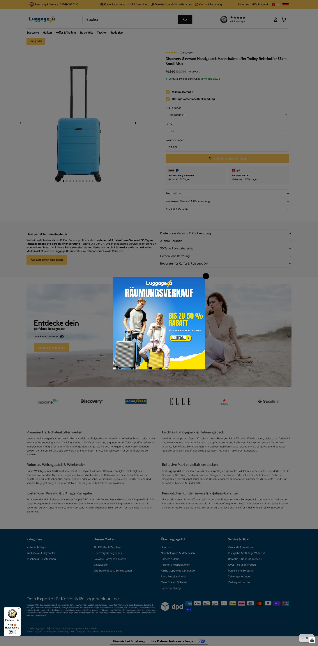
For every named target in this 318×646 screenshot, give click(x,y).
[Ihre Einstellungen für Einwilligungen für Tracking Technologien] (312, 640)
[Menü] (18, 609)
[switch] (12, 632)
